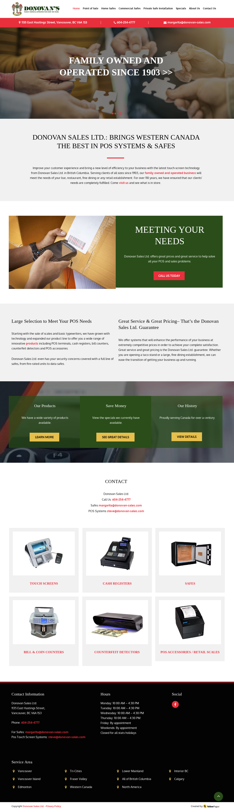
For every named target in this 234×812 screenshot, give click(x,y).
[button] (90, 8)
